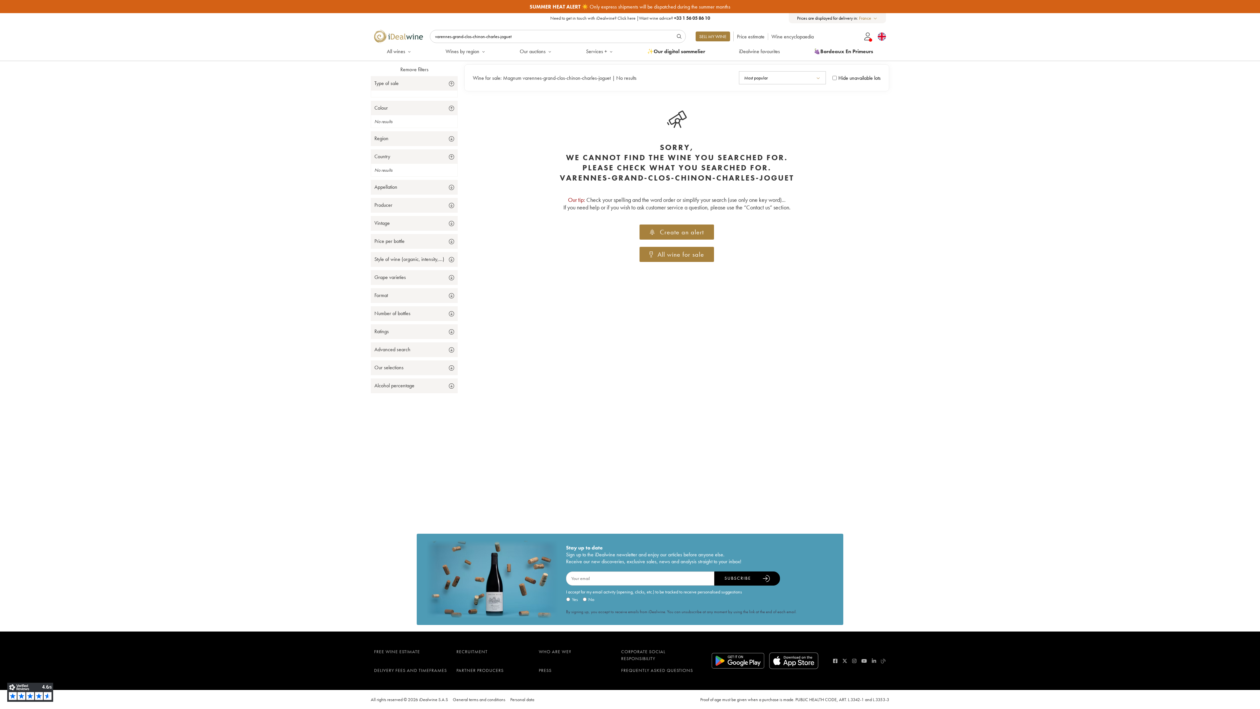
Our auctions (533, 51)
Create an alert (682, 232)
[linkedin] (874, 660)
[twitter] (844, 660)
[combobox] (868, 18)
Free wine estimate (397, 652)
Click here (627, 18)
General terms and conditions (479, 699)
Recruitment (472, 652)
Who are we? (555, 652)
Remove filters (414, 69)
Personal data (522, 699)
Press (545, 670)
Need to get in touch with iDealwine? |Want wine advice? (630, 18)
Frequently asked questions (657, 670)
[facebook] (835, 660)
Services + (596, 51)
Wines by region (462, 51)
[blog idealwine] (883, 660)
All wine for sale (681, 254)
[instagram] (854, 660)
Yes (575, 599)
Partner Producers (480, 670)
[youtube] (864, 660)
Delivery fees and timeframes (410, 670)
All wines (396, 51)
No (591, 599)
